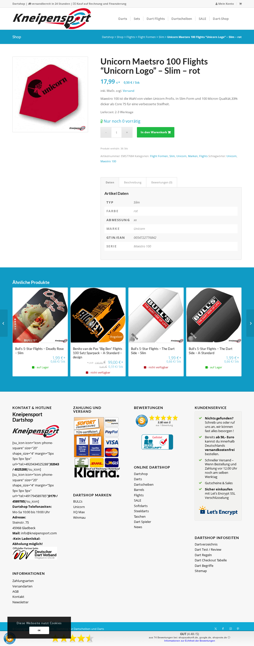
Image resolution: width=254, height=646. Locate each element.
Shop (16, 36)
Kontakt (18, 596)
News (138, 527)
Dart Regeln (203, 555)
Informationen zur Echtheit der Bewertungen (189, 640)
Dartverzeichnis (206, 544)
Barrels (139, 489)
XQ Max (79, 512)
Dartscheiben (144, 484)
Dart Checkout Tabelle (211, 560)
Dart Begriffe (204, 565)
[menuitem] (225, 3)
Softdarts (141, 506)
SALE (137, 500)
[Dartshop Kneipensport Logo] (52, 19)
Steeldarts (141, 511)
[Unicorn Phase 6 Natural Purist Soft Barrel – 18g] (250, 323)
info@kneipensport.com (39, 533)
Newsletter (20, 602)
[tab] (109, 182)
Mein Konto (226, 3)
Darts (138, 479)
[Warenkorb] (240, 3)
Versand (128, 91)
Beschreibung (132, 182)
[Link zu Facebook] (223, 628)
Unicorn (181, 156)
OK (39, 630)
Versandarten (22, 586)
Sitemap (201, 571)
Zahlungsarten (23, 580)
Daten (110, 182)
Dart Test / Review (208, 549)
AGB (15, 591)
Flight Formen (147, 37)
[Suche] (237, 19)
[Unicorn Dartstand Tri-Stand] (4, 323)
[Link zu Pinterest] (238, 628)
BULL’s (77, 501)
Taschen (140, 516)
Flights (131, 37)
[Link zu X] (215, 628)
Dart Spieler (142, 521)
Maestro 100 (108, 161)
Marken (193, 156)
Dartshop (18, 3)
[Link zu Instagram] (230, 628)
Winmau (79, 517)
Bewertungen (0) (161, 182)
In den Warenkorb (154, 132)
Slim (161, 37)
